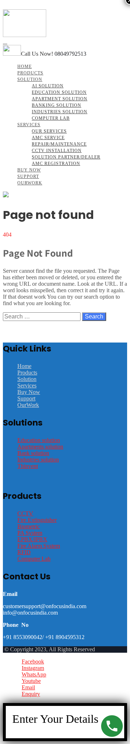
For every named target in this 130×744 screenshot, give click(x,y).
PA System (29, 533)
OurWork (29, 182)
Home (24, 66)
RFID (24, 552)
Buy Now (29, 170)
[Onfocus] (24, 35)
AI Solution (48, 85)
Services (28, 124)
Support (28, 176)
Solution (29, 79)
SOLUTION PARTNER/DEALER (66, 157)
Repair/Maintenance (59, 144)
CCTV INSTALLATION (57, 150)
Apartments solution (40, 447)
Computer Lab (51, 118)
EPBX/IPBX (32, 539)
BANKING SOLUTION (56, 105)
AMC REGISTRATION (56, 163)
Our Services (49, 131)
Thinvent (27, 466)
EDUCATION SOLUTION (59, 92)
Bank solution (33, 453)
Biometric (28, 526)
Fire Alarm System (38, 546)
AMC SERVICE (48, 137)
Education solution (38, 440)
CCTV (25, 513)
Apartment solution (59, 98)
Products (30, 72)
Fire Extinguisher (37, 520)
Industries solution (38, 459)
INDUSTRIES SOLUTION (59, 111)
